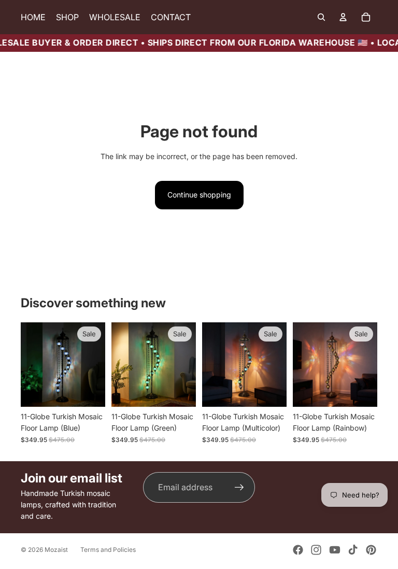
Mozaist (56, 549)
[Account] (343, 17)
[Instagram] (316, 550)
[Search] (321, 17)
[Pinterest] (371, 550)
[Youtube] (335, 550)
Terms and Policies (108, 549)
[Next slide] (93, 364)
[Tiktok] (353, 550)
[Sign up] (239, 488)
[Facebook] (298, 550)
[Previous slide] (32, 364)
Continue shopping (199, 194)
